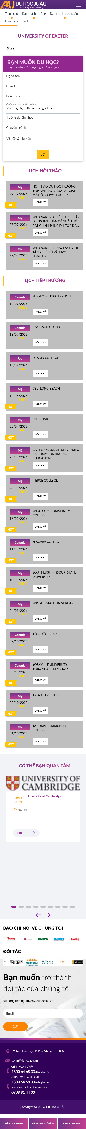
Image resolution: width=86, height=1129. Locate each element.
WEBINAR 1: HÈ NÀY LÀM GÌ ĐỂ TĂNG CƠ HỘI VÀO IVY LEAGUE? (56, 252)
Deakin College (46, 357)
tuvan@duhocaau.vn (39, 1001)
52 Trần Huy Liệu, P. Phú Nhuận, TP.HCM (38, 1051)
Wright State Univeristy (53, 603)
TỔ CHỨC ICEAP (45, 634)
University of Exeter (17, 21)
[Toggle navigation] (78, 5)
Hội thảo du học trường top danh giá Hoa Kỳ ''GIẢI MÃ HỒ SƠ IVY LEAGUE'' (54, 190)
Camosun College (48, 327)
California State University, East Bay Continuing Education (56, 454)
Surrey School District (52, 296)
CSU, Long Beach (46, 388)
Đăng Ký (40, 201)
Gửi (43, 154)
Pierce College (45, 480)
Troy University (46, 695)
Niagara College (47, 541)
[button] (14, 907)
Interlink (40, 419)
